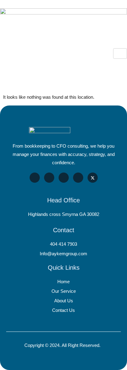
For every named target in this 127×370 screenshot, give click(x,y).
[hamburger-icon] (120, 53)
